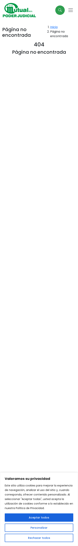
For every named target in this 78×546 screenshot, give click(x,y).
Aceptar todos (39, 517)
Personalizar (39, 528)
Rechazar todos (39, 538)
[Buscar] (60, 10)
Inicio (54, 27)
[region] (39, 509)
